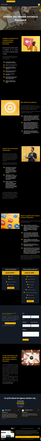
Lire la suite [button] (4, 418)
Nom (31, 319)
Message (24, 329)
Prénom (23, 319)
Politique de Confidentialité (30, 439)
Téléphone (24, 322)
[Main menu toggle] (39, 5)
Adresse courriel (34, 322)
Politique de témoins (23, 439)
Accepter (27, 436)
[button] (39, 428)
